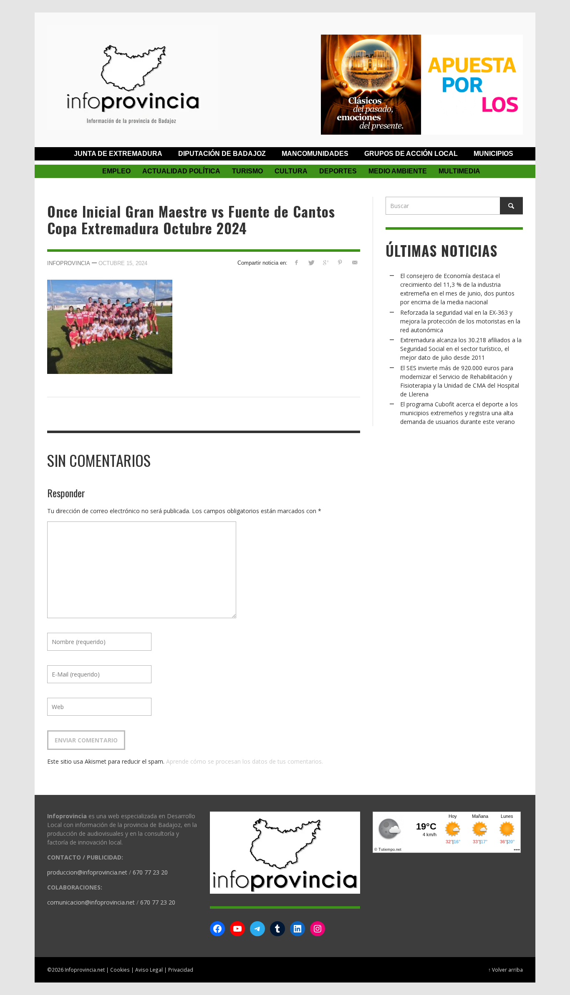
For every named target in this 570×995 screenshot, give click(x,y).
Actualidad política (181, 171)
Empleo (116, 171)
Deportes (338, 171)
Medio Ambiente (397, 171)
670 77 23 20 (150, 872)
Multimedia (459, 171)
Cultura (291, 171)
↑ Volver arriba (505, 969)
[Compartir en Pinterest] (340, 262)
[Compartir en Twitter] (311, 262)
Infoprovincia (68, 263)
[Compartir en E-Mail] (354, 262)
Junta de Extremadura (118, 153)
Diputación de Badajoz (222, 153)
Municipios (493, 153)
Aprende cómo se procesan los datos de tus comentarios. (244, 761)
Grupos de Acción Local (411, 153)
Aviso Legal (149, 969)
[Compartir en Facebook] (296, 262)
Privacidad (180, 969)
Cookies (120, 969)
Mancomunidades (315, 153)
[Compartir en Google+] (325, 262)
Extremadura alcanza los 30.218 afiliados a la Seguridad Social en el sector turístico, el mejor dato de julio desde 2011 (461, 348)
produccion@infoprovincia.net (87, 872)
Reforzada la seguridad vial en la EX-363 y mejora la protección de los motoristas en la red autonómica (460, 321)
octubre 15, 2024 (122, 263)
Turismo (247, 171)
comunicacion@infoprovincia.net (91, 902)
